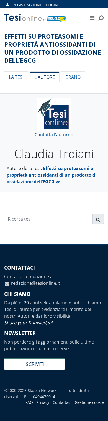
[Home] (41, 17)
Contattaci (62, 402)
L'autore (44, 77)
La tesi (16, 77)
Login (52, 4)
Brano (73, 77)
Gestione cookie (89, 402)
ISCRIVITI (34, 364)
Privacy (42, 402)
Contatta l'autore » (54, 135)
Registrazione (27, 4)
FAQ (29, 402)
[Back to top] (98, 411)
